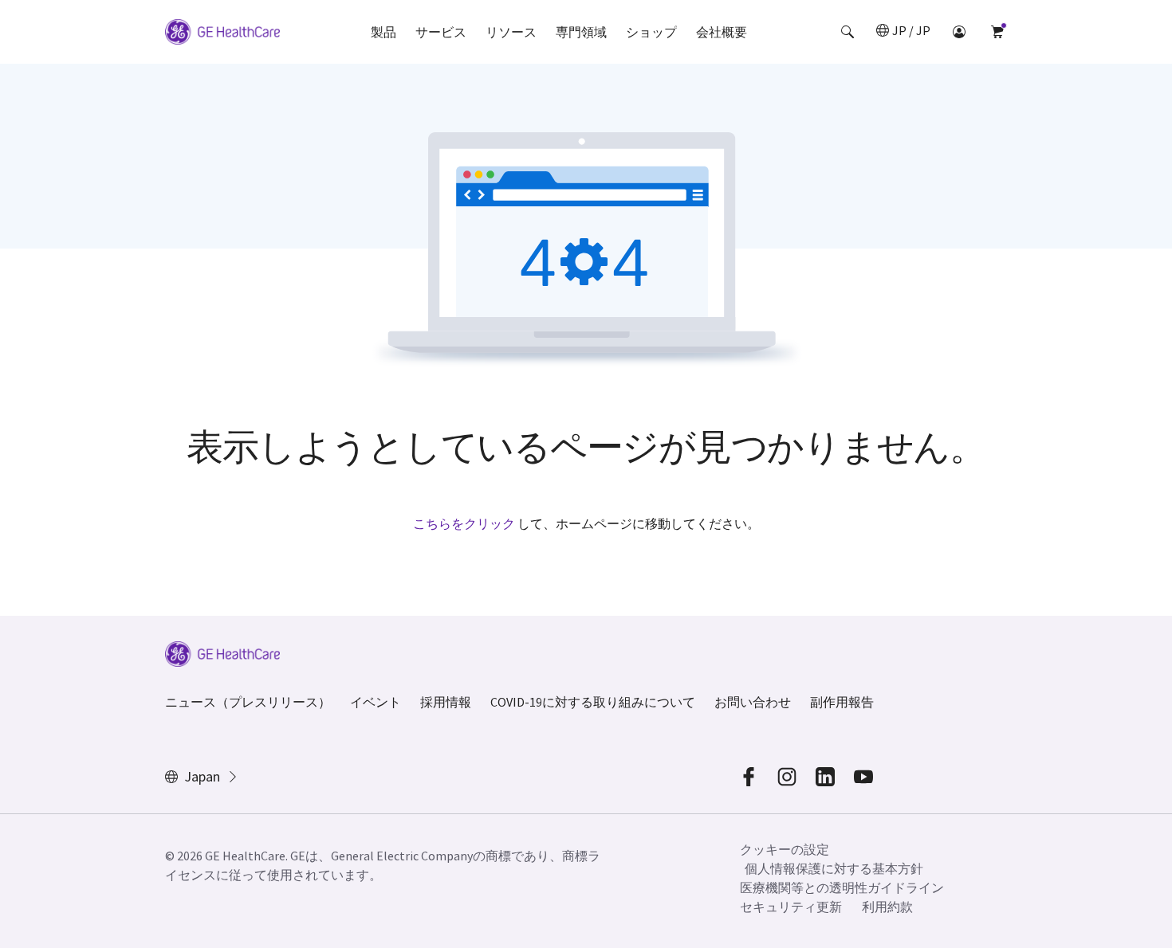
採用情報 (445, 702)
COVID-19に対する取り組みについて (592, 702)
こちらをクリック (464, 523)
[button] (847, 31)
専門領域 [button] (581, 32)
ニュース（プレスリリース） (248, 702)
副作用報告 (842, 702)
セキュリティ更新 (791, 907)
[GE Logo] (222, 34)
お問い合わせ (752, 702)
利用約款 (887, 907)
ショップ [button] (651, 32)
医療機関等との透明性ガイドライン (842, 887)
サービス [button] (440, 32)
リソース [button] (511, 32)
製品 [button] (383, 32)
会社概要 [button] (721, 32)
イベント (375, 702)
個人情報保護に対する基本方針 (834, 868)
